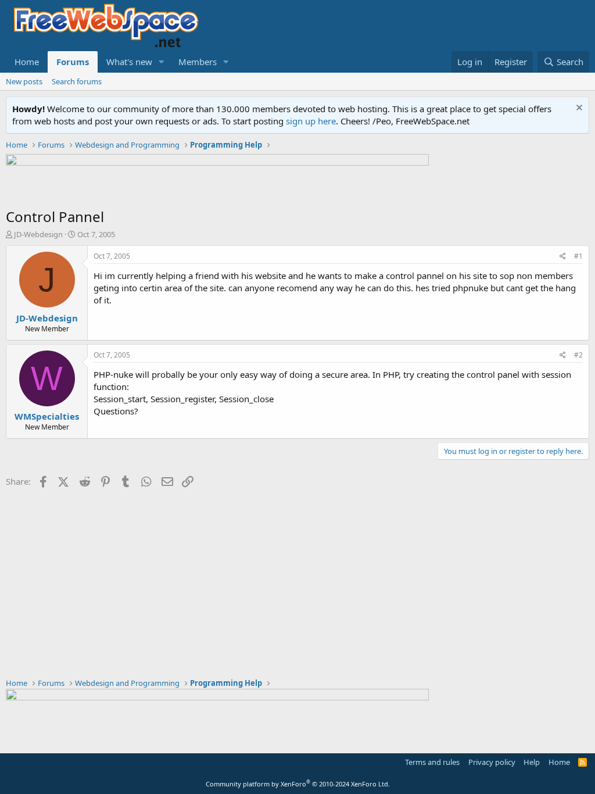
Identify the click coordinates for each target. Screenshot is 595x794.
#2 (578, 355)
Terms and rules (432, 762)
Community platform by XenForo (298, 783)
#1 (578, 256)
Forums (72, 61)
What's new (129, 61)
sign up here (311, 121)
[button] (161, 62)
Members (197, 61)
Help (532, 762)
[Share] (562, 256)
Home (27, 61)
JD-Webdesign (38, 234)
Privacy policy (491, 762)
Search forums (77, 81)
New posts (24, 81)
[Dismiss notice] (578, 109)
